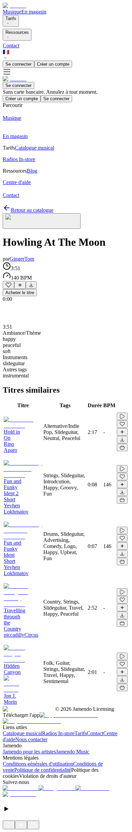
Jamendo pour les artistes (29, 751)
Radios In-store (58, 733)
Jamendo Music (72, 751)
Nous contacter (31, 739)
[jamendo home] (14, 5)
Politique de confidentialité (42, 770)
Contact (11, 45)
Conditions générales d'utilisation (38, 764)
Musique (12, 12)
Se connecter (18, 64)
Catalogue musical (22, 733)
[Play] (42, 221)
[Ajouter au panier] (122, 447)
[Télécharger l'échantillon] (31, 285)
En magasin (33, 12)
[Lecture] (122, 416)
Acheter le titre (19, 292)
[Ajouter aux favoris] (8, 285)
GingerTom (21, 259)
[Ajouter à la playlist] (20, 285)
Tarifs (10, 18)
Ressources (17, 32)
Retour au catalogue (32, 210)
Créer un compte (53, 64)
